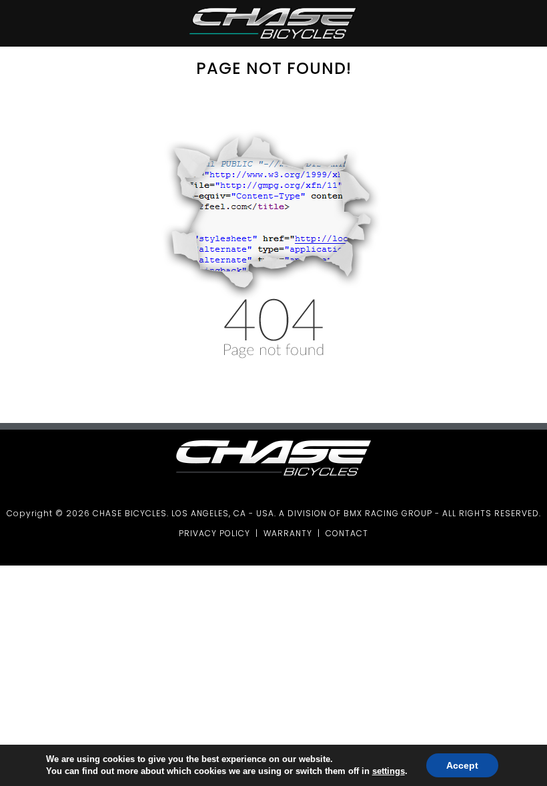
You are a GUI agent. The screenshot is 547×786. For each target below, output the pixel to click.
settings (388, 771)
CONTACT (347, 533)
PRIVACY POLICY (214, 533)
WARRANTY (287, 533)
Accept (462, 765)
